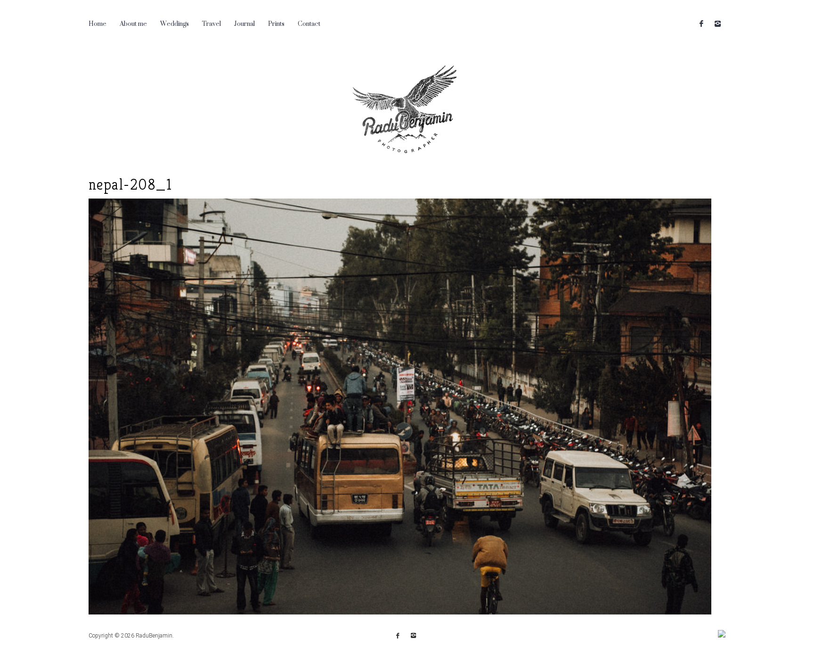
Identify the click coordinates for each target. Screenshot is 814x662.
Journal (244, 23)
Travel (211, 23)
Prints (276, 23)
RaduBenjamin (154, 635)
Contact (309, 23)
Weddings (174, 23)
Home (97, 23)
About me (133, 23)
